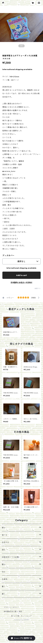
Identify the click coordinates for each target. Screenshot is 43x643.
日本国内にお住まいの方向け (21, 282)
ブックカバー (8, 255)
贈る (3, 564)
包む (3, 572)
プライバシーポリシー (11, 607)
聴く (3, 594)
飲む (3, 528)
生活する (5, 542)
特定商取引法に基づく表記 (13, 611)
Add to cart (21, 275)
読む (3, 550)
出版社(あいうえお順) (10, 557)
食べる (4, 535)
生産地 (4, 579)
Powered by (19, 620)
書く (3, 586)
